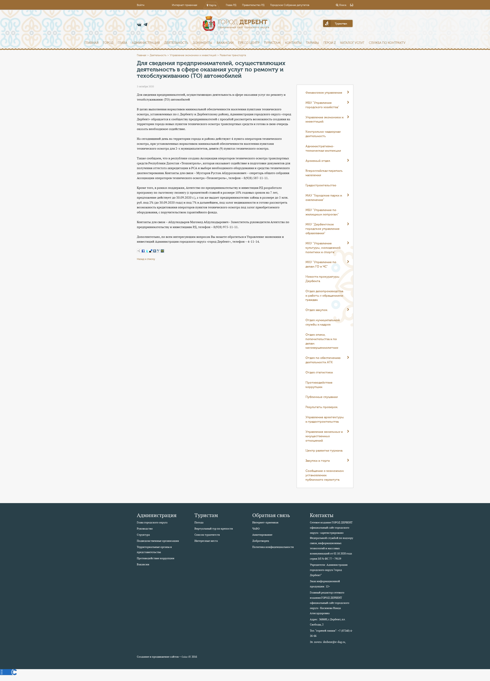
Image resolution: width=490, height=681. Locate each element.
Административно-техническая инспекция (323, 148)
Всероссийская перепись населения (324, 173)
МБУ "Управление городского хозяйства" (322, 105)
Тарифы (312, 43)
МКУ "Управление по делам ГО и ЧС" (320, 264)
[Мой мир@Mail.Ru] (162, 250)
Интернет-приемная (184, 5)
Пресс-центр (248, 43)
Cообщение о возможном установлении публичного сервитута (324, 475)
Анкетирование (262, 534)
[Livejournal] (158, 250)
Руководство (145, 528)
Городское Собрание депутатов (289, 5)
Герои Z (329, 43)
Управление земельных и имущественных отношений (324, 436)
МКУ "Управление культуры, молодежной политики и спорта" (323, 248)
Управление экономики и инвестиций (193, 55)
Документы (202, 43)
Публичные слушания (321, 397)
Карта (212, 5)
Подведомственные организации (158, 541)
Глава (122, 43)
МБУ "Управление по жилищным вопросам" (322, 212)
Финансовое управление (323, 92)
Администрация (146, 43)
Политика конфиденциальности (273, 547)
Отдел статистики (319, 372)
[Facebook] (143, 250)
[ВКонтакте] (154, 250)
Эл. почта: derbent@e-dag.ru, (328, 642)
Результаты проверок (321, 407)
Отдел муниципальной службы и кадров (322, 322)
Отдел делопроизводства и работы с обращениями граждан (324, 296)
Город (108, 43)
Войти (140, 5)
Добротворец (260, 541)
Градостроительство (320, 185)
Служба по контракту (387, 43)
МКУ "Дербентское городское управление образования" (322, 229)
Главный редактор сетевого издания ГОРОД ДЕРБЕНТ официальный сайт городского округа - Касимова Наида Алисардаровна (329, 603)
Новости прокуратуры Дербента (322, 279)
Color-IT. (186, 656)
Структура (143, 534)
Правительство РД (253, 5)
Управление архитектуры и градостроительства (324, 419)
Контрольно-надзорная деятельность (323, 134)
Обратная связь (271, 515)
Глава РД (231, 5)
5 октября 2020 (145, 86)
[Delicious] (150, 250)
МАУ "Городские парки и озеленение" (323, 198)
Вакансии (225, 43)
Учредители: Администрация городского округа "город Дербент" (328, 570)
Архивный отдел (317, 161)
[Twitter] (147, 250)
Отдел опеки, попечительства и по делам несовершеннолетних (321, 341)
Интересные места (206, 541)
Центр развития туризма (323, 450)
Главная (91, 43)
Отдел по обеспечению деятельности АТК (323, 360)
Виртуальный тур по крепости (213, 528)
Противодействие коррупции (318, 385)
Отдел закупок (316, 310)
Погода (198, 522)
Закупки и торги (317, 460)
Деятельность (176, 43)
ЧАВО (256, 528)
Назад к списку (146, 259)
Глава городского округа (152, 522)
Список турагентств (207, 534)
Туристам (272, 43)
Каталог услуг (352, 43)
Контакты (293, 43)
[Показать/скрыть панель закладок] (139, 251)
